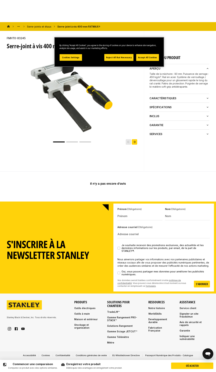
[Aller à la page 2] (72, 141)
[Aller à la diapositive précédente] (128, 142)
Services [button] (156, 134)
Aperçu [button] (155, 68)
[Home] (8, 26)
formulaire (151, 286)
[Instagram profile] (9, 328)
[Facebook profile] (16, 328)
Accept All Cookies (147, 57)
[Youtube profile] (23, 328)
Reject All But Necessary (119, 57)
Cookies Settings (70, 57)
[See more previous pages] (18, 26)
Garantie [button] (156, 125)
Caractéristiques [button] (163, 98)
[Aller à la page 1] (59, 141)
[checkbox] (118, 248)
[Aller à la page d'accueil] (24, 305)
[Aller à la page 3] (85, 141)
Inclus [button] (154, 116)
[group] (30, 366)
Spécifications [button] (161, 107)
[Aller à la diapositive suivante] (134, 142)
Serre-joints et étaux (39, 26)
